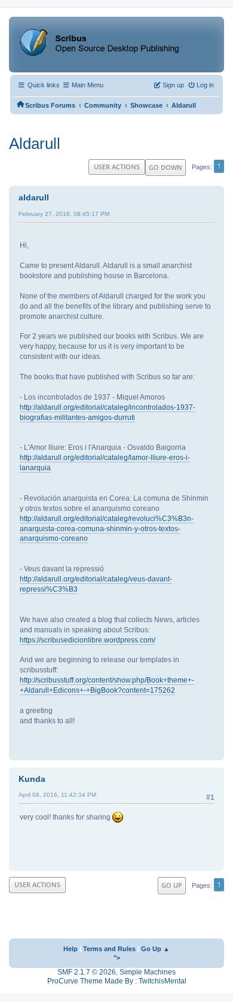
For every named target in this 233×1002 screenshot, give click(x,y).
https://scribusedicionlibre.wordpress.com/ (87, 640)
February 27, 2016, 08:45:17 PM (64, 214)
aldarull (34, 197)
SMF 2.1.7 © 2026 (86, 972)
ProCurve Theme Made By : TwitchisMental (116, 981)
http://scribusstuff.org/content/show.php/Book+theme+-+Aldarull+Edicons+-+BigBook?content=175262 (107, 685)
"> (117, 957)
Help (70, 948)
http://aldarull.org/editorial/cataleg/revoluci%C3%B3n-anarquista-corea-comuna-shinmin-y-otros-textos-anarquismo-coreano (107, 528)
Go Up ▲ (155, 948)
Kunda (32, 779)
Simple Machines (147, 972)
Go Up (171, 885)
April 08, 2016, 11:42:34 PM (57, 794)
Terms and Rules (109, 948)
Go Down (165, 167)
